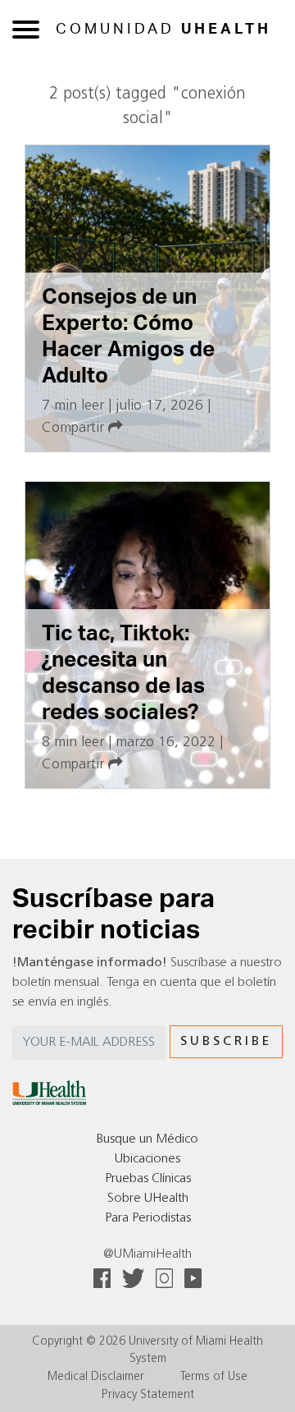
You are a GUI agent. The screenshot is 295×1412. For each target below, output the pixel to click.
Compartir (75, 428)
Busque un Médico (147, 1139)
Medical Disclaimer (96, 1377)
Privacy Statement (148, 1395)
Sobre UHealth (147, 1198)
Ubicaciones (147, 1159)
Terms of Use (213, 1377)
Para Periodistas (148, 1218)
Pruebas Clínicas (148, 1178)
